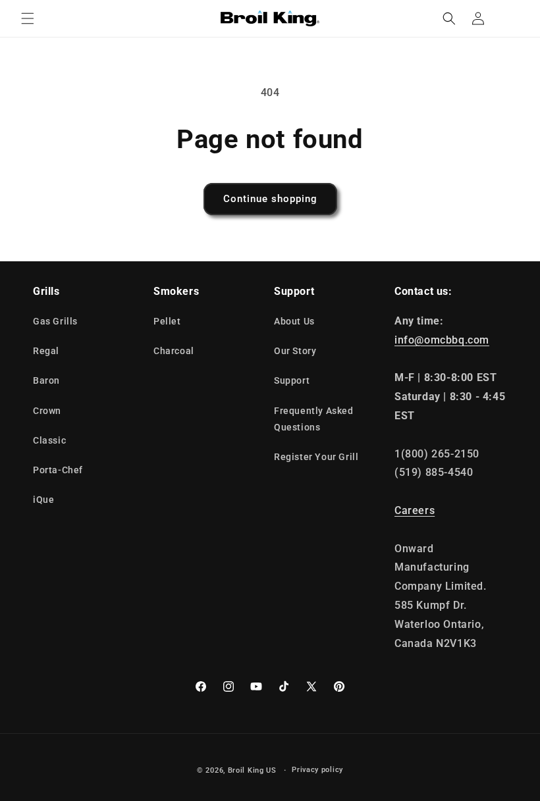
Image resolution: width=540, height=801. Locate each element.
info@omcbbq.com (441, 340)
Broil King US (252, 770)
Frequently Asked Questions (314, 418)
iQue (43, 499)
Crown (47, 410)
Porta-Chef (58, 470)
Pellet (167, 321)
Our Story (295, 351)
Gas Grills (55, 321)
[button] (27, 18)
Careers (414, 510)
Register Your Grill (316, 457)
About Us (294, 321)
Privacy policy (317, 769)
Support (292, 380)
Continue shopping (270, 199)
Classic (49, 440)
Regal (46, 351)
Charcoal (173, 351)
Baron (46, 380)
